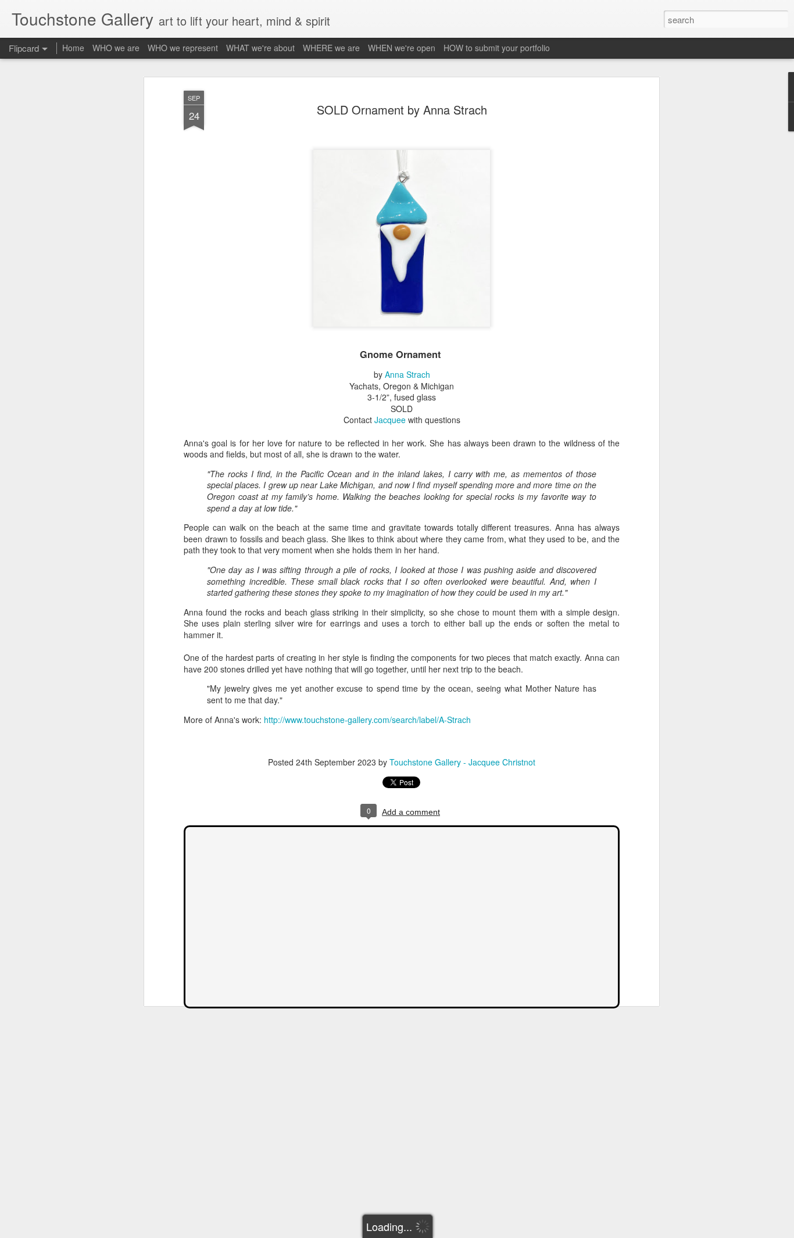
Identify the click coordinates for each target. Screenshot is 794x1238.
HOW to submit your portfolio (497, 47)
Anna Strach (407, 374)
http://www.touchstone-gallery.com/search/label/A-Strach (367, 719)
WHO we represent (183, 47)
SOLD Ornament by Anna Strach (402, 109)
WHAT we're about (260, 47)
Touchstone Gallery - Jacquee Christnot (462, 762)
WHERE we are (331, 47)
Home (73, 47)
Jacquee (390, 419)
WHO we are (116, 47)
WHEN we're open (401, 47)
